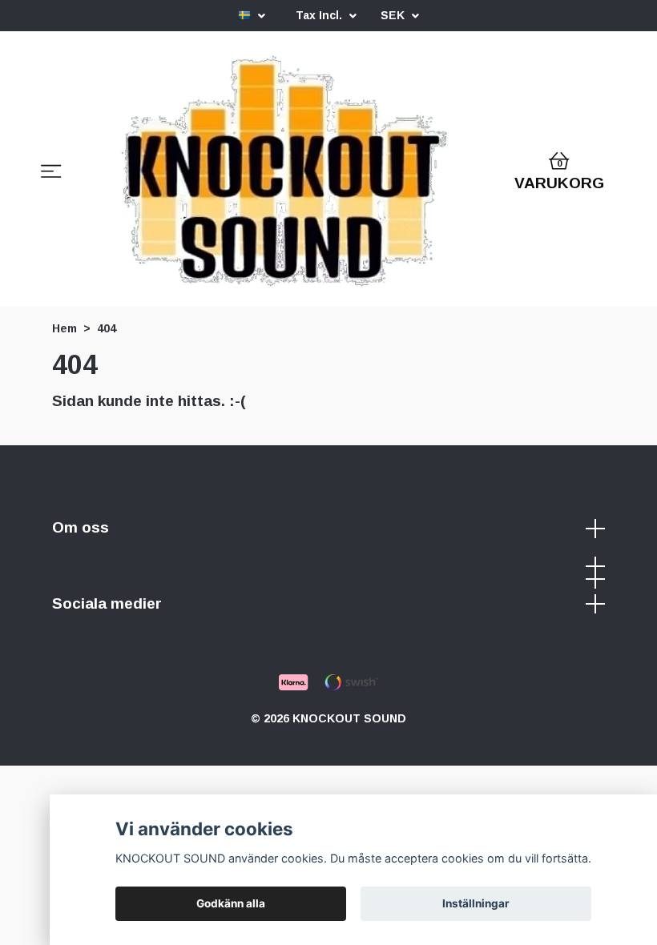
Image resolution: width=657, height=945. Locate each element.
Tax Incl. (320, 15)
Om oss (80, 527)
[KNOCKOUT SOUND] (285, 173)
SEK (394, 15)
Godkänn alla (230, 903)
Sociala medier (107, 603)
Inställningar (476, 903)
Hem (64, 328)
